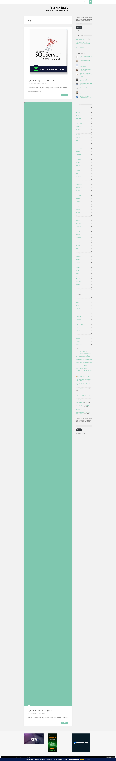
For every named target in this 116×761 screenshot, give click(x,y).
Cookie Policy (45, 1)
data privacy (89, 353)
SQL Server (78, 310)
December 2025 (79, 109)
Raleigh (84, 364)
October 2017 (78, 262)
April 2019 (78, 215)
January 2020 (78, 195)
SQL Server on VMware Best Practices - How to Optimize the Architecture (86, 75)
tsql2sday (78, 330)
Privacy (77, 302)
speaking (80, 366)
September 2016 (79, 289)
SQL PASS (82, 366)
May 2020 (78, 190)
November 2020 (79, 184)
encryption (82, 356)
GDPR (80, 359)
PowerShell (79, 319)
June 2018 (78, 242)
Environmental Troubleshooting (81, 358)
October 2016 (78, 287)
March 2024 (78, 140)
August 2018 (78, 237)
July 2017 (78, 270)
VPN (91, 370)
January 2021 (78, 181)
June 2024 (78, 132)
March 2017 (78, 278)
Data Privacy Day (79, 355)
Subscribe (79, 27)
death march (84, 355)
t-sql (77, 327)
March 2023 (78, 173)
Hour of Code (83, 359)
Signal (77, 366)
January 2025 (78, 118)
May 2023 (78, 168)
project (91, 362)
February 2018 (78, 251)
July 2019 (78, 206)
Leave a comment (42, 83)
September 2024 (79, 123)
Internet (87, 359)
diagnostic (88, 355)
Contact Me (37, 1)
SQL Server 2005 (80, 324)
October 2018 (78, 231)
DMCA (91, 355)
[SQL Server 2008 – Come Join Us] (48, 404)
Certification (79, 316)
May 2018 (78, 245)
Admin (78, 313)
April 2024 (78, 137)
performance (83, 362)
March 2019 (78, 217)
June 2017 (78, 273)
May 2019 (78, 212)
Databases (78, 297)
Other (77, 299)
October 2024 (78, 121)
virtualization (85, 370)
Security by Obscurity (89, 364)
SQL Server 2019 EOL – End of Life (41, 80)
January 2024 (78, 145)
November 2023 (79, 151)
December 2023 (79, 148)
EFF (79, 356)
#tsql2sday (80, 351)
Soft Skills (78, 308)
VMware (89, 370)
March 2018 (78, 248)
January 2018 (78, 253)
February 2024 (78, 143)
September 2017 (79, 264)
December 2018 (79, 226)
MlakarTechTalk (58, 8)
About (31, 1)
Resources (52, 1)
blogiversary (88, 351)
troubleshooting (79, 370)
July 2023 (78, 162)
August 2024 (78, 126)
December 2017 (79, 256)
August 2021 (78, 179)
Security (77, 305)
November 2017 (79, 259)
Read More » (64, 95)
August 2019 (78, 204)
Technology (78, 338)
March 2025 (78, 112)
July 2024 (78, 129)
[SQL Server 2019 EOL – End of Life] (48, 51)
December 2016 (79, 284)
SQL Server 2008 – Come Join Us (40, 710)
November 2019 (79, 198)
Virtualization (79, 333)
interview (90, 359)
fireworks (77, 359)
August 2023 (78, 159)
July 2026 (78, 107)
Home (27, 1)
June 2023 (78, 165)
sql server (84, 368)
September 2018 (79, 234)
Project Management (79, 364)
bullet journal (78, 353)
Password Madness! (80, 402)
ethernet (88, 358)
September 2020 (79, 187)
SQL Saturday (79, 322)
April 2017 (78, 276)
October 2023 (78, 154)
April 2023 (78, 170)
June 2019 (78, 209)
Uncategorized (79, 344)
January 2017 (78, 281)
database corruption (83, 353)
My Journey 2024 (79, 409)
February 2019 (78, 220)
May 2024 (78, 134)
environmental (87, 356)
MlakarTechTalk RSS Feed (83, 376)
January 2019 (78, 223)
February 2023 (78, 176)
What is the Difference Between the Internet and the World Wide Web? (85, 98)
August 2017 (78, 267)
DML (76, 356)
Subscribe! (79, 429)
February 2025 (78, 115)
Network (78, 341)
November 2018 (79, 228)
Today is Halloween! (79, 399)
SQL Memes (59, 1)
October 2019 (78, 201)
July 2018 (78, 240)
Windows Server (80, 335)
